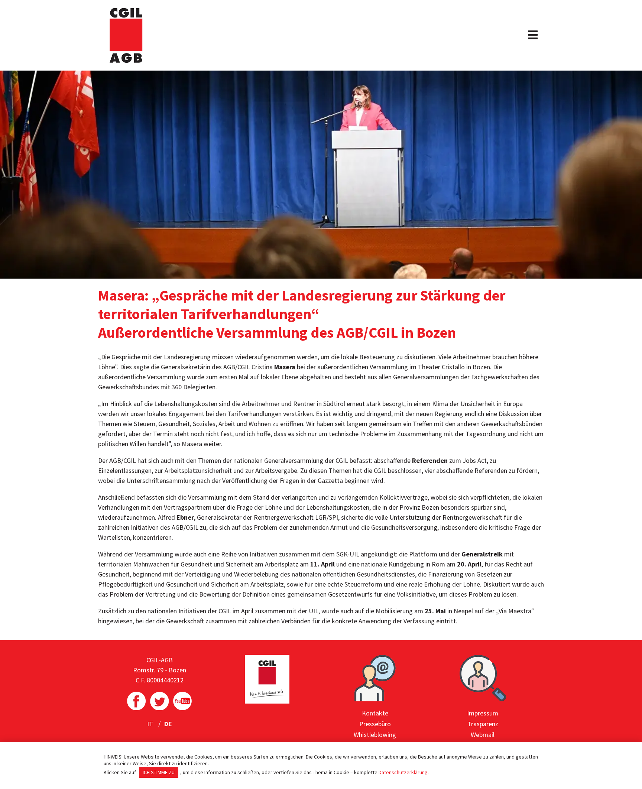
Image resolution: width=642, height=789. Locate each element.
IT (151, 724)
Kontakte (375, 713)
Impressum (482, 713)
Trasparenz (482, 724)
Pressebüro (375, 724)
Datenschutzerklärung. (404, 772)
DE (168, 724)
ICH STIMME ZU (159, 772)
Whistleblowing (375, 734)
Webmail (483, 734)
